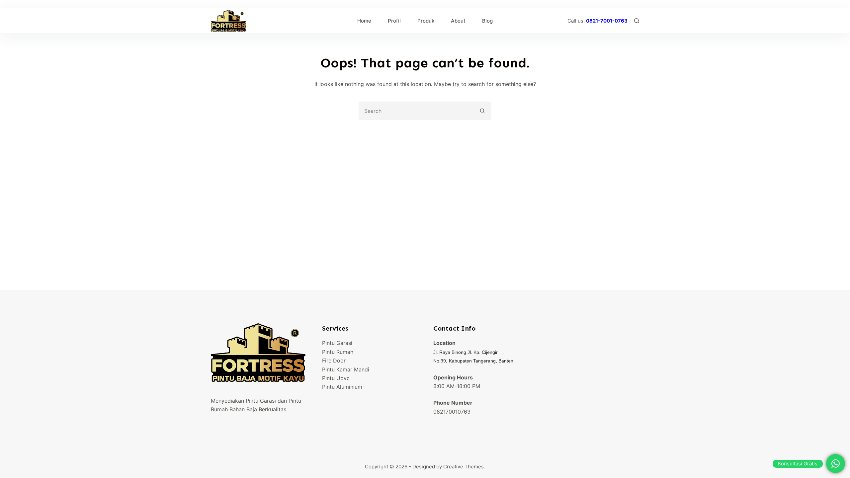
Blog (487, 21)
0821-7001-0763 (607, 21)
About (458, 21)
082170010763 (451, 411)
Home (364, 21)
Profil (394, 21)
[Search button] (482, 110)
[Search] (636, 20)
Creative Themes (463, 466)
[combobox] (416, 111)
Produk (425, 21)
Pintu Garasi (337, 343)
